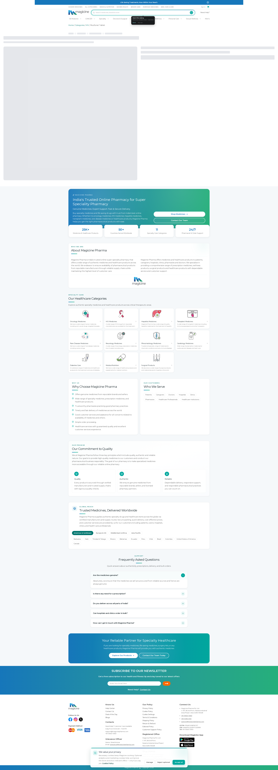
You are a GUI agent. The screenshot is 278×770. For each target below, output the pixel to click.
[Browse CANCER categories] (94, 18)
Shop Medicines (178, 214)
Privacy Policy (147, 708)
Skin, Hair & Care (167, 7)
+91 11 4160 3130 (186, 719)
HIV (87, 25)
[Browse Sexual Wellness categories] (200, 18)
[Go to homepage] (78, 12)
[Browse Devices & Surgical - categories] (130, 18)
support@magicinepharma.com (116, 731)
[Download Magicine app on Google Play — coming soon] (187, 740)
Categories (79, 25)
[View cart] (208, 7)
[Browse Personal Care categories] (181, 18)
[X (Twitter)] (81, 719)
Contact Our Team (179, 220)
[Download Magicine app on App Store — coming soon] (187, 745)
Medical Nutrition (107, 7)
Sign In (203, 7)
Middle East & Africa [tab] (119, 533)
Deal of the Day (111, 714)
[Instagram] (76, 719)
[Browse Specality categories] (108, 18)
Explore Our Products (122, 655)
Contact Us (145, 690)
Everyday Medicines (150, 7)
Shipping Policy (148, 720)
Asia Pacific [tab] (136, 533)
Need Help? (205, 12)
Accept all (179, 762)
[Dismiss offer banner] (208, 2)
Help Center (110, 708)
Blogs (107, 717)
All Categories (91, 7)
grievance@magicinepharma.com (122, 744)
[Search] (191, 12)
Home (71, 25)
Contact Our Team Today (154, 655)
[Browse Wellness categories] (163, 18)
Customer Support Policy (152, 730)
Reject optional (163, 762)
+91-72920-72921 (110, 733)
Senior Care (135, 7)
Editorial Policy (148, 727)
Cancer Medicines (75, 7)
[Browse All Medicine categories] (80, 18)
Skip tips (140, 22)
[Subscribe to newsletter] (166, 683)
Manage (149, 762)
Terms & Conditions (149, 717)
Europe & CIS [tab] (101, 533)
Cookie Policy (147, 711)
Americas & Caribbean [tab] (83, 533)
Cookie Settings (148, 714)
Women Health (122, 7)
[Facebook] (70, 719)
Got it (134, 22)
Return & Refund (148, 724)
